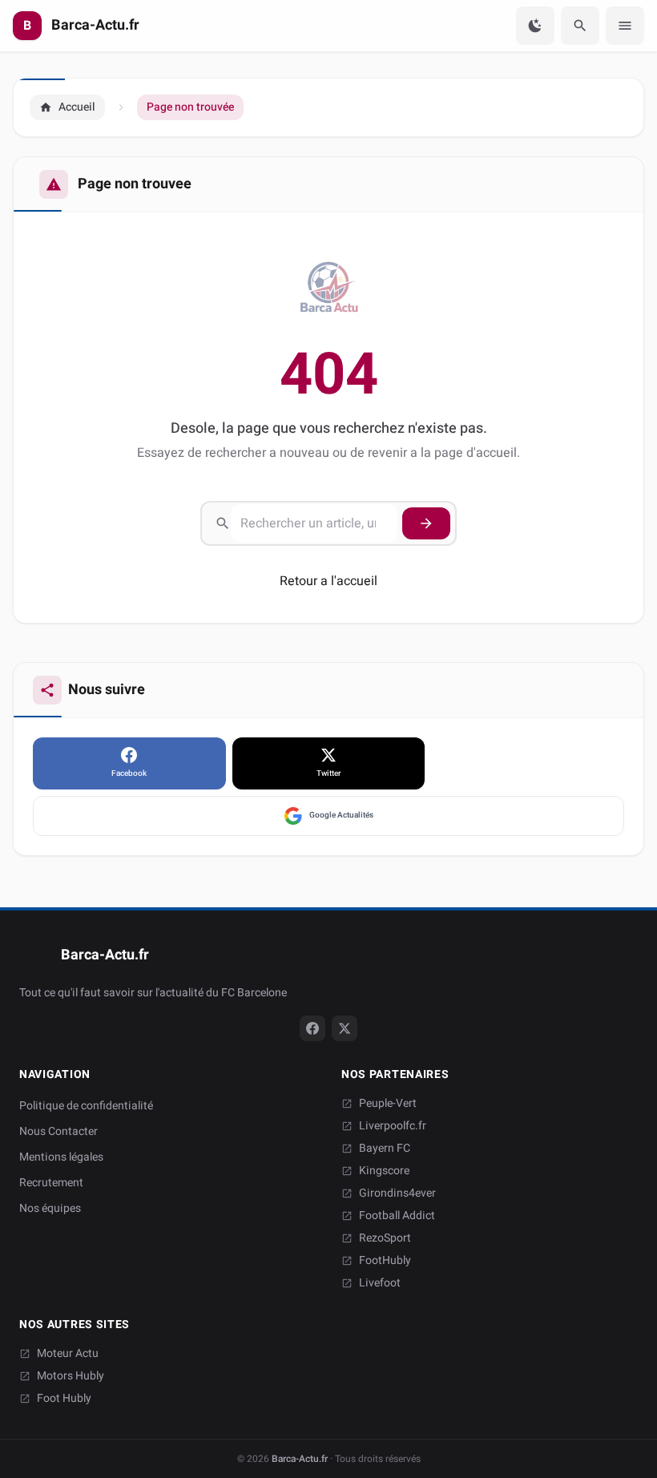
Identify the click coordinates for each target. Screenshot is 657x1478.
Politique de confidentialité (86, 1105)
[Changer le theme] (535, 25)
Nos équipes (50, 1208)
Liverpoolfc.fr (392, 1126)
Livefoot (380, 1283)
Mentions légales (61, 1157)
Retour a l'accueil (328, 581)
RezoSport (385, 1238)
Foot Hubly (64, 1399)
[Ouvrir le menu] (625, 25)
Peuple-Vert (388, 1104)
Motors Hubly (70, 1376)
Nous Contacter (58, 1131)
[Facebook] (312, 1028)
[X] (344, 1028)
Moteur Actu (68, 1354)
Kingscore (384, 1171)
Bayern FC (384, 1149)
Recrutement (51, 1182)
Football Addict (397, 1216)
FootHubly (385, 1261)
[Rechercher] (580, 25)
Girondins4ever (397, 1193)
